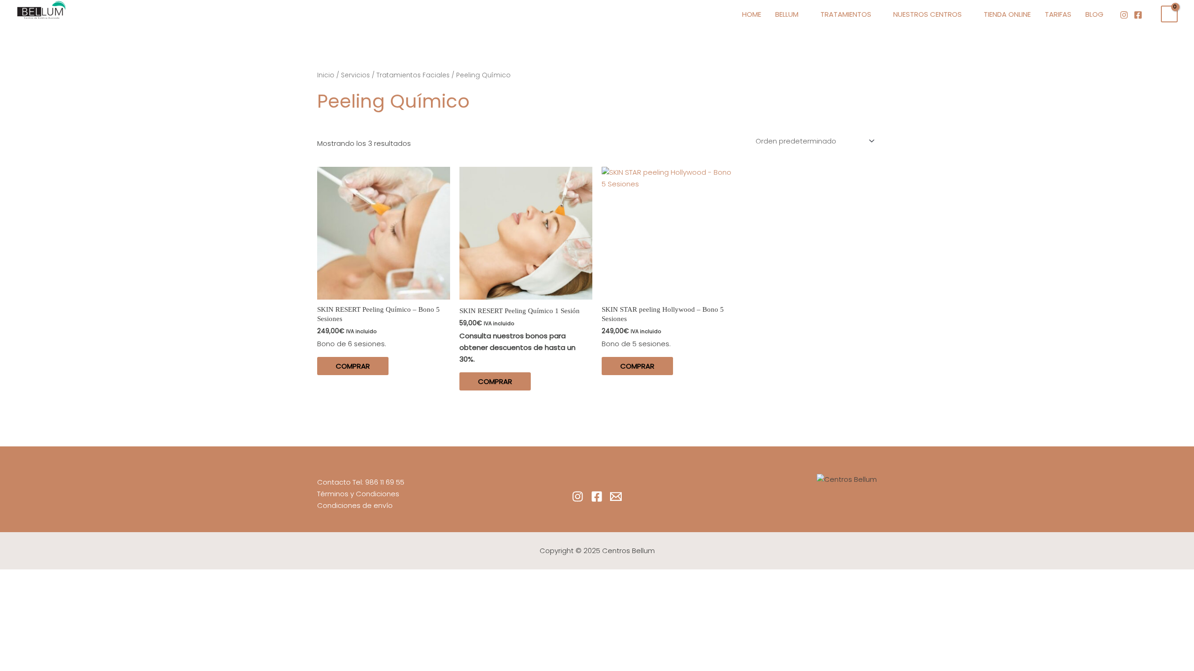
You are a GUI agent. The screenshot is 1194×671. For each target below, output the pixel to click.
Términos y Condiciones (358, 494)
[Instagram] (1124, 15)
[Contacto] (616, 496)
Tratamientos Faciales (413, 75)
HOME (751, 14)
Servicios (355, 75)
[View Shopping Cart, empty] (1169, 14)
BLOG (1094, 14)
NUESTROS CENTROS (927, 14)
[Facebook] (1138, 15)
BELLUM (786, 14)
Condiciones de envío (355, 505)
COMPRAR (353, 366)
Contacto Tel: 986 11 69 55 (360, 482)
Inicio (325, 75)
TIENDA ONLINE (1007, 14)
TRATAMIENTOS (845, 14)
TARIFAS (1058, 14)
